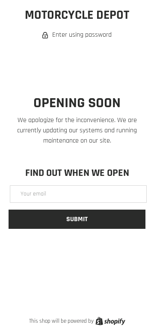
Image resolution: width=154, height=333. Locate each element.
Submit (77, 219)
